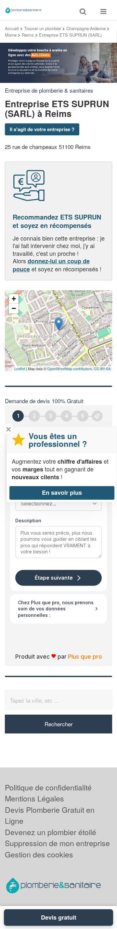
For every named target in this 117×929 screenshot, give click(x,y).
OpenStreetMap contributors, (70, 368)
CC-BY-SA (102, 368)
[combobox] (56, 503)
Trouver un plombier (42, 28)
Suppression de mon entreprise (57, 843)
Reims (28, 35)
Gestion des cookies (39, 854)
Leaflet (19, 368)
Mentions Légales (34, 798)
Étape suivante (54, 577)
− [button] (14, 308)
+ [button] (14, 299)
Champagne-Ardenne (86, 28)
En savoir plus (62, 492)
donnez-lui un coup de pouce (51, 265)
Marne (11, 35)
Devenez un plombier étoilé (50, 832)
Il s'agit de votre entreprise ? (42, 129)
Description (28, 520)
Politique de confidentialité (48, 787)
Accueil (12, 28)
